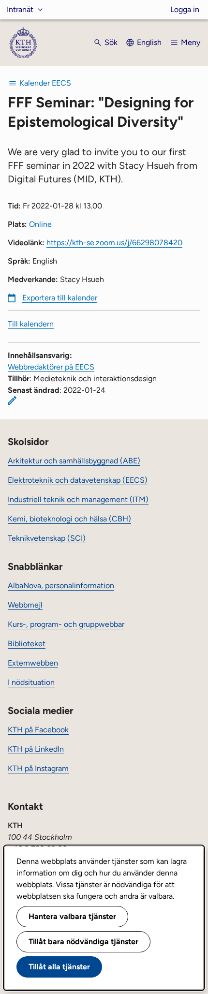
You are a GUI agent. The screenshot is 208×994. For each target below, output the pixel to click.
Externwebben (33, 663)
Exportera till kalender (59, 297)
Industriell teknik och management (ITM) (78, 499)
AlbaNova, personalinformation (61, 585)
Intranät (20, 9)
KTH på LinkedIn (36, 749)
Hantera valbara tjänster (72, 916)
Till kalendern (31, 323)
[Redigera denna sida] (12, 400)
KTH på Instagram (38, 768)
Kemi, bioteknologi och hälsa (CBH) (69, 518)
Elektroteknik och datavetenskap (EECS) (78, 480)
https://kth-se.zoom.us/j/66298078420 (114, 242)
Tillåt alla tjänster (59, 966)
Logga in (184, 9)
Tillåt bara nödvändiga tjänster (83, 941)
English (149, 42)
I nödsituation (31, 682)
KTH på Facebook (38, 729)
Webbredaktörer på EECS (51, 366)
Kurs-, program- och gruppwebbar (66, 624)
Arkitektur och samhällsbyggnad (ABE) (74, 460)
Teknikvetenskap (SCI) (47, 538)
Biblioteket (26, 643)
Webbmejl (25, 604)
